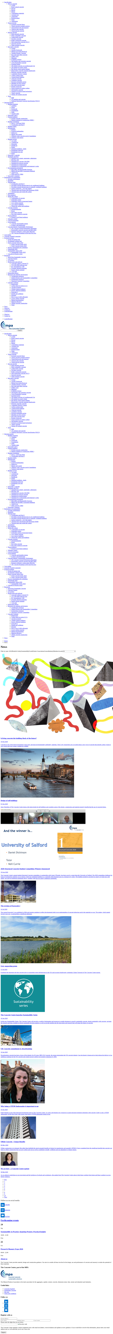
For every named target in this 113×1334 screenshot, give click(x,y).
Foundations (14, 110)
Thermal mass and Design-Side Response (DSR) (24, 190)
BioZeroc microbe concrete (18, 72)
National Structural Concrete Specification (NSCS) (25, 101)
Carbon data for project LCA (19, 286)
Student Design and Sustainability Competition (24, 278)
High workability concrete (18, 35)
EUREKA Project (16, 59)
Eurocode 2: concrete (14, 155)
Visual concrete (12, 23)
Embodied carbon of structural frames (21, 201)
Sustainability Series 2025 (18, 252)
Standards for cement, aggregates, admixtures (23, 158)
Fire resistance (12, 195)
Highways (14, 133)
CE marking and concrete (18, 99)
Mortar (13, 11)
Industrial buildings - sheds (18, 149)
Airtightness (11, 193)
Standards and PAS (13, 156)
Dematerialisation (16, 209)
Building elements (13, 104)
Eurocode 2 (14, 292)
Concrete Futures (12, 258)
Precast (13, 8)
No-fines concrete (16, 39)
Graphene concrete (16, 80)
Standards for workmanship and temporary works (25, 166)
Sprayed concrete (16, 43)
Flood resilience (12, 215)
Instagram (7, 1210)
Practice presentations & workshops (18, 247)
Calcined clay (15, 15)
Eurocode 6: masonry (14, 176)
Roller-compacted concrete (18, 40)
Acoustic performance (14, 179)
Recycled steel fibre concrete (19, 55)
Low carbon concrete (17, 203)
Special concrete (12, 32)
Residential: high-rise (17, 150)
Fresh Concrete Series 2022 (19, 246)
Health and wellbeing (17, 294)
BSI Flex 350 (15, 160)
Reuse (13, 211)
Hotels (13, 147)
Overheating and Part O (18, 125)
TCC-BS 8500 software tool (19, 265)
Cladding (13, 105)
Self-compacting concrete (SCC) (20, 42)
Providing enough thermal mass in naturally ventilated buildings (29, 187)
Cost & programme (13, 220)
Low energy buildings (17, 204)
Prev (5, 1179)
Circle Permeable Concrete (18, 62)
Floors (13, 107)
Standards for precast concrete (19, 163)
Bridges (13, 129)
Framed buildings (12, 117)
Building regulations (13, 121)
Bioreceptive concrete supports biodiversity (23, 70)
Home (6, 641)
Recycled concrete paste (18, 85)
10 (5, 1195)
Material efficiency (16, 301)
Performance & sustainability (12, 177)
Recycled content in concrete (19, 214)
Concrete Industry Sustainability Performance (20, 227)
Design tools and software (15, 262)
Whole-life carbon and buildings (20, 206)
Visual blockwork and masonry (20, 27)
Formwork (14, 109)
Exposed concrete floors (18, 24)
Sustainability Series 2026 (15, 250)
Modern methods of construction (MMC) (22, 120)
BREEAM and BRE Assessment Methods (23, 171)
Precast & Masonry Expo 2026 (12, 1249)
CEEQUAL (14, 172)
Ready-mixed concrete (17, 7)
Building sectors (12, 139)
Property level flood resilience (19, 217)
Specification (7, 2)
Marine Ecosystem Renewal (19, 51)
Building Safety (12, 126)
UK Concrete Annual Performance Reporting (24, 228)
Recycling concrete (16, 212)
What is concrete (12, 4)
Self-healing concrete (17, 90)
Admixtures (14, 21)
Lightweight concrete (17, 37)
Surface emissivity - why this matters (21, 188)
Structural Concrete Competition (20, 281)
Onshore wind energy (17, 137)
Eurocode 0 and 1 (13, 115)
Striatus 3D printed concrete (19, 94)
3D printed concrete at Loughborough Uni (23, 66)
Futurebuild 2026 (12, 249)
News (6, 306)
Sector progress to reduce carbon (20, 88)
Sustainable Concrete (10, 1290)
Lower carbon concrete (17, 298)
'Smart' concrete (15, 93)
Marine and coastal (16, 134)
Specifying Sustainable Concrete (17, 257)
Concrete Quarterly (9, 1289)
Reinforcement (15, 18)
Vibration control (12, 219)
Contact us (7, 309)
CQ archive (11, 260)
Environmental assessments (15, 168)
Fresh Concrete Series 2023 (19, 244)
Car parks (14, 141)
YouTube (7, 1216)
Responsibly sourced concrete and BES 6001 (23, 230)
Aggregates (14, 16)
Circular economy (13, 207)
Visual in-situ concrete (17, 29)
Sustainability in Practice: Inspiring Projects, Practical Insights (23, 1232)
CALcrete (14, 271)
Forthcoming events (10, 1220)
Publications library (13, 273)
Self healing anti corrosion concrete (21, 61)
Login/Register (8, 311)
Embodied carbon (16, 199)
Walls (12, 112)
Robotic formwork (16, 86)
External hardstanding (17, 131)
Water (13, 19)
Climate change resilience (18, 289)
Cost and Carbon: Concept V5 (19, 263)
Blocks (13, 10)
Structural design (9, 102)
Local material (12, 222)
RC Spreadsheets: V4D (17, 266)
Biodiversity (14, 284)
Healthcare (14, 145)
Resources (7, 255)
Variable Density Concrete (18, 53)
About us (6, 308)
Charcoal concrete (16, 78)
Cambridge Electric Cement (19, 74)
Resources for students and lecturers (18, 274)
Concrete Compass (13, 282)
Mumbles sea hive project (18, 83)
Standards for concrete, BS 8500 (20, 161)
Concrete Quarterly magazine (12, 236)
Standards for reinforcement (19, 164)
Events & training (9, 238)
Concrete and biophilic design (19, 223)
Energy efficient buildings (18, 290)
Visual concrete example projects (20, 26)
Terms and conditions (10, 1293)
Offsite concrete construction (19, 303)
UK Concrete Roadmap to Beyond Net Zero (23, 233)
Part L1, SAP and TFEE (18, 123)
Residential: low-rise (17, 152)
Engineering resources (17, 279)
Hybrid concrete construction (19, 118)
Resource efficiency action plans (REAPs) (23, 231)
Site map (6, 1292)
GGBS (13, 5)
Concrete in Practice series (15, 254)
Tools (9, 96)
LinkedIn (7, 1204)
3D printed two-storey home (19, 67)
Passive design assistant (17, 270)
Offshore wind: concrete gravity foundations (23, 136)
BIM (12, 98)
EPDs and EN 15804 (17, 174)
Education (14, 144)
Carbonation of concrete (18, 198)
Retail (13, 153)
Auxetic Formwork (16, 50)
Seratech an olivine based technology (21, 91)
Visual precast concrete (17, 31)
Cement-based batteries (17, 77)
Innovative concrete (13, 47)
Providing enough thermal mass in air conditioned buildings (27, 185)
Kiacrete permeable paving (18, 82)
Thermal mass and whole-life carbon (21, 192)
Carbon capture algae (17, 75)
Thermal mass (12, 182)
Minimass (14, 58)
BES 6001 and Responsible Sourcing (21, 169)
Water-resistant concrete (18, 45)
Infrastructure (11, 128)
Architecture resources (17, 276)
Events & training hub (14, 239)
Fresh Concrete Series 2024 (15, 243)
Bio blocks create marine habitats (20, 69)
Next (5, 1197)
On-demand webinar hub (15, 241)
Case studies (7, 235)
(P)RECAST (15, 56)
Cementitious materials (17, 13)
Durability (10, 180)
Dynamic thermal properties (19, 268)
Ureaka (13, 48)
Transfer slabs (15, 113)
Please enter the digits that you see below (12, 1322)
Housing (13, 295)
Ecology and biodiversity (18, 225)
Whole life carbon (13, 196)
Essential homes (15, 64)
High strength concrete (17, 34)
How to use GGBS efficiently (19, 297)
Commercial (14, 142)
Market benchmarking (17, 300)
